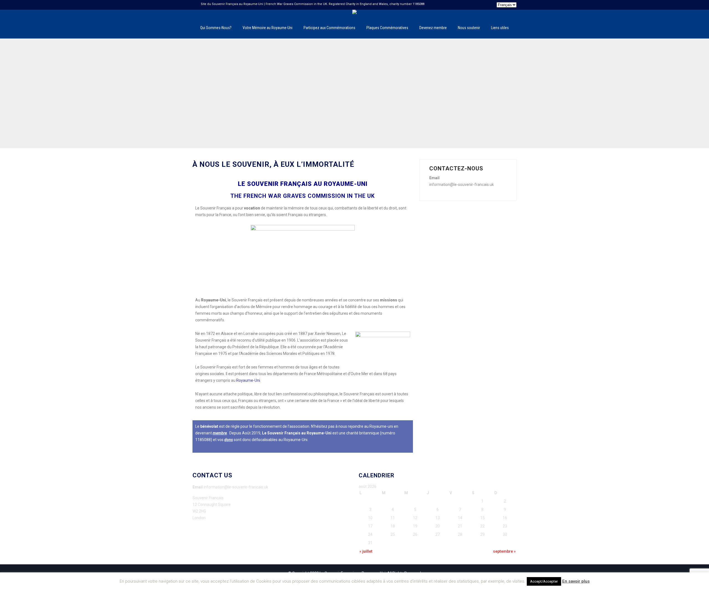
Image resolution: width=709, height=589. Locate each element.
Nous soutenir (469, 27)
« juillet (366, 551)
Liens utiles (500, 27)
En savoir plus (576, 581)
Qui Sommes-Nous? (216, 27)
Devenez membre (433, 27)
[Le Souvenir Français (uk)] (354, 12)
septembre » (504, 551)
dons (228, 439)
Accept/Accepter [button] (544, 581)
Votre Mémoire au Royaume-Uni (267, 27)
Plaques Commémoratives (387, 27)
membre (220, 433)
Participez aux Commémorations (329, 27)
